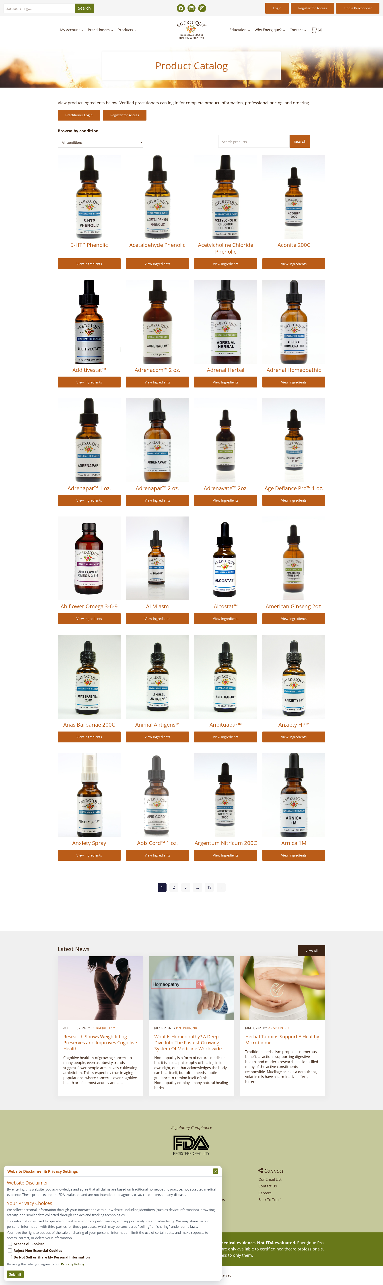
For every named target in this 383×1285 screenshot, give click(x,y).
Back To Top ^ (270, 1199)
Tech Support (203, 1186)
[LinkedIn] (191, 8)
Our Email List (270, 1179)
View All (312, 951)
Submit (15, 1274)
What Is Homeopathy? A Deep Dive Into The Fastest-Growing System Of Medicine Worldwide (188, 1042)
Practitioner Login (79, 115)
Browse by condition (78, 130)
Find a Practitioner (358, 8)
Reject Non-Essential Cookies (38, 1250)
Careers (265, 1193)
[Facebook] (181, 8)
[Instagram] (202, 8)
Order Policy (202, 1193)
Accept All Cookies (29, 1244)
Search (84, 8)
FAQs (196, 1179)
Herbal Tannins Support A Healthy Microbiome (282, 1039)
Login (277, 8)
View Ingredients (89, 264)
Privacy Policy (203, 1206)
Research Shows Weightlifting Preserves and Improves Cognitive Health (100, 1042)
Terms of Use (203, 1213)
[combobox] (39, 8)
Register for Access (312, 8)
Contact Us (267, 1186)
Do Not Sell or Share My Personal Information (52, 1257)
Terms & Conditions (208, 1199)
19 (209, 887)
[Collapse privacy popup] (215, 1171)
